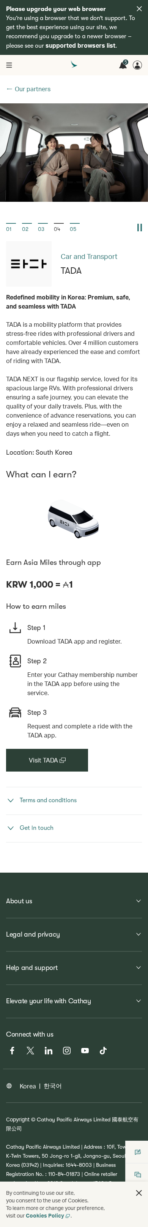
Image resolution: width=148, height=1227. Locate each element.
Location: (20, 452)
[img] (139, 8)
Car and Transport (89, 256)
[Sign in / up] (137, 65)
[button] (11, 227)
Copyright (18, 1119)
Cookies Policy (45, 1215)
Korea (28, 1086)
